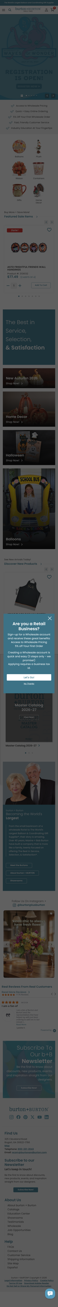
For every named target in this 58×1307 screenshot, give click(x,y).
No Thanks (29, 684)
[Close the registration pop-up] (50, 618)
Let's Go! (29, 677)
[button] (50, 1294)
